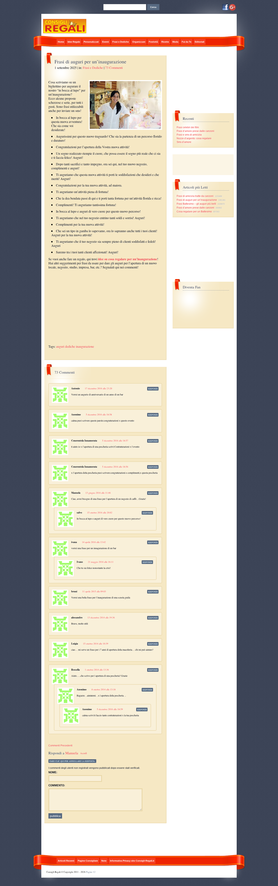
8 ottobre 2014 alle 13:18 (104, 689)
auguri (60, 346)
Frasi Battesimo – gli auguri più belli (196, 203)
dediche (70, 346)
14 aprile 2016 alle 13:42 (94, 542)
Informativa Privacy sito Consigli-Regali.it (132, 861)
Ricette (165, 42)
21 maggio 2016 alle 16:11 (101, 561)
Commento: (56, 785)
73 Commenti (114, 67)
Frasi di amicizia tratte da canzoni (195, 196)
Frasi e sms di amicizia (189, 134)
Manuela (71, 752)
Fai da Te (186, 42)
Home (61, 42)
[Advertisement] (96, 272)
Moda (175, 42)
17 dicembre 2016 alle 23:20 (98, 388)
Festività (153, 42)
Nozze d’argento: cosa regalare (194, 138)
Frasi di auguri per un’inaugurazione (197, 200)
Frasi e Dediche (120, 42)
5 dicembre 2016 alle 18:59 (110, 709)
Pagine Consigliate (88, 861)
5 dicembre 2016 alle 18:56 (115, 466)
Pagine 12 (90, 871)
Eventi (105, 42)
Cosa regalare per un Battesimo (194, 211)
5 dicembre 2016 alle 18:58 (99, 414)
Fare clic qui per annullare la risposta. (72, 761)
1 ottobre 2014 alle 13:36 (97, 669)
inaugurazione (85, 346)
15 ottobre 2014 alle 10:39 (95, 643)
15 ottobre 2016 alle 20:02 (99, 512)
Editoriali (199, 42)
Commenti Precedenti (60, 745)
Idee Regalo (74, 42)
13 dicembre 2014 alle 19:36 (101, 617)
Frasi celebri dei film (188, 127)
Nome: (52, 772)
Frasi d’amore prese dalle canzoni (195, 131)
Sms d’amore (184, 142)
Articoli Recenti (66, 861)
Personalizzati (91, 42)
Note (103, 861)
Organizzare (138, 42)
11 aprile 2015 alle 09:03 (94, 591)
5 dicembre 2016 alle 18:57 (115, 440)
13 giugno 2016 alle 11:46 (98, 492)
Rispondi (153, 388)
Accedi (83, 753)
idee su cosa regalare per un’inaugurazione (127, 259)
